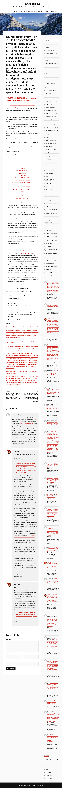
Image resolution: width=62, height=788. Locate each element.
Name (7, 654)
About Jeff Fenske (31, 11)
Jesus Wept (48, 167)
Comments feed (49, 775)
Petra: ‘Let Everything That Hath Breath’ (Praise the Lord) (53, 702)
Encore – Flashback (50, 107)
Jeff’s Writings (53, 11)
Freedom (47, 121)
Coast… (23, 250)
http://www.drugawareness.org (26, 423)
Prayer (47, 206)
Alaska (47, 73)
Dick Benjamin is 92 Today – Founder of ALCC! (52, 496)
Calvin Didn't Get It (50, 90)
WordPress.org (49, 778)
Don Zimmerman (50, 344)
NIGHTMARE (22, 175)
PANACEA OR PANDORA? (22, 170)
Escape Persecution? (50, 110)
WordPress (27, 785)
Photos (47, 197)
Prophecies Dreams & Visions (52, 213)
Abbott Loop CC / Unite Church (52, 68)
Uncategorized (49, 263)
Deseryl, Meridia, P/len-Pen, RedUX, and (22, 189)
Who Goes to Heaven (50, 266)
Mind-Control (49, 183)
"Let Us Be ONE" (49, 50)
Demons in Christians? (31, 98)
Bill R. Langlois (50, 494)
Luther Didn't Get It (50, 173)
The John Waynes (49, 243)
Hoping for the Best (50, 152)
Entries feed (48, 772)
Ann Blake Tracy (16, 415)
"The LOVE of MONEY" (50, 53)
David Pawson (49, 96)
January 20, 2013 (21, 97)
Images (47, 159)
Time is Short (48, 257)
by (22, 195)
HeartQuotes (48, 146)
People (47, 192)
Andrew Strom (49, 76)
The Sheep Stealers (49, 246)
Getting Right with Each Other (52, 130)
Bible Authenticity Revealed (51, 78)
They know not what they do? (22, 100)
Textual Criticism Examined (51, 233)
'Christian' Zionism (50, 56)
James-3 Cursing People (51, 164)
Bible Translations (49, 83)
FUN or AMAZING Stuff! (51, 127)
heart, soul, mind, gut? (50, 143)
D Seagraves (49, 478)
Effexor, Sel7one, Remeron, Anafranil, (22, 188)
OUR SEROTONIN (22, 173)
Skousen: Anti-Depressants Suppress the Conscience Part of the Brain (22, 326)
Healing (47, 137)
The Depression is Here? (51, 240)
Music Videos (48, 186)
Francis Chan (48, 119)
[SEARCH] (57, 40)
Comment (8, 639)
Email (24, 654)
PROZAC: (22, 168)
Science (47, 227)
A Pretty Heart (49, 66)
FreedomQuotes (49, 124)
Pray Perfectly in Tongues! (51, 203)
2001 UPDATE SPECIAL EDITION (22, 177)
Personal (47, 195)
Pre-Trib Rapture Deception (51, 209)
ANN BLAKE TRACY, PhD (22, 198)
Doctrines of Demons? (50, 104)
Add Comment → (35, 408)
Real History (48, 217)
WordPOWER (49, 272)
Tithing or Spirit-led (50, 260)
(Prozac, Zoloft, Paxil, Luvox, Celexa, (22, 186)
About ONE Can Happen (43, 11)
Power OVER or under (50, 200)
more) (22, 191)
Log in (47, 769)
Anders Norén (39, 785)
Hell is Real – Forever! (50, 149)
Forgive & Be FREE (10, 100)
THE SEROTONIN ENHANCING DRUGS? (22, 182)
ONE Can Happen (31, 3)
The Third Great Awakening (51, 249)
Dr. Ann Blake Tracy (26, 254)
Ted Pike (47, 230)
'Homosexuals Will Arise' (51, 63)
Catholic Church (49, 93)
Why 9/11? (48, 269)
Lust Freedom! (49, 170)
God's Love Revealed (50, 134)
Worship (47, 275)
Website (8, 660)
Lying (47, 176)
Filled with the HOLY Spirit (51, 113)
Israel (47, 162)
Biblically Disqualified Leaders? (17, 98)
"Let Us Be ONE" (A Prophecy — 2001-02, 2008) (15, 11)
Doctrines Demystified (50, 101)
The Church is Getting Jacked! (52, 236)
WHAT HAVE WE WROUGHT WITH (22, 181)
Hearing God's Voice (50, 140)
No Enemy (48, 189)
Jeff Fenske (10, 97)
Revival (47, 225)
